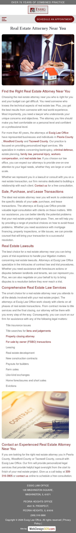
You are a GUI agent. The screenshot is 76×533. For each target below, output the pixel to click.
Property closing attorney (20, 336)
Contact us (41, 185)
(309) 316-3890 (38, 515)
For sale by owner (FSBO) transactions (28, 341)
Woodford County (13, 141)
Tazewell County (38, 141)
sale (35, 201)
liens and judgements (39, 330)
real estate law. (33, 158)
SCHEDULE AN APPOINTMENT (54, 19)
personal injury (41, 154)
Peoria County (65, 137)
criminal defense (63, 149)
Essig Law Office (58, 132)
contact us (22, 476)
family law (26, 154)
